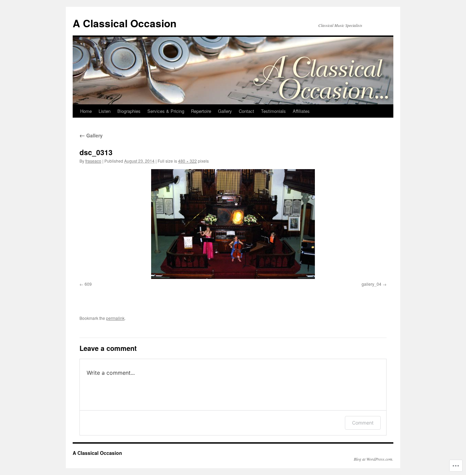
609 (88, 284)
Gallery (225, 111)
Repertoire (201, 111)
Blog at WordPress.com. (373, 459)
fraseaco (93, 161)
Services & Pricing (165, 111)
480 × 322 (187, 161)
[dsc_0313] (233, 224)
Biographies (129, 111)
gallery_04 (371, 284)
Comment (363, 423)
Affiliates (301, 111)
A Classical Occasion (124, 23)
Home (86, 111)
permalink (115, 318)
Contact (246, 111)
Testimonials (273, 111)
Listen (105, 111)
